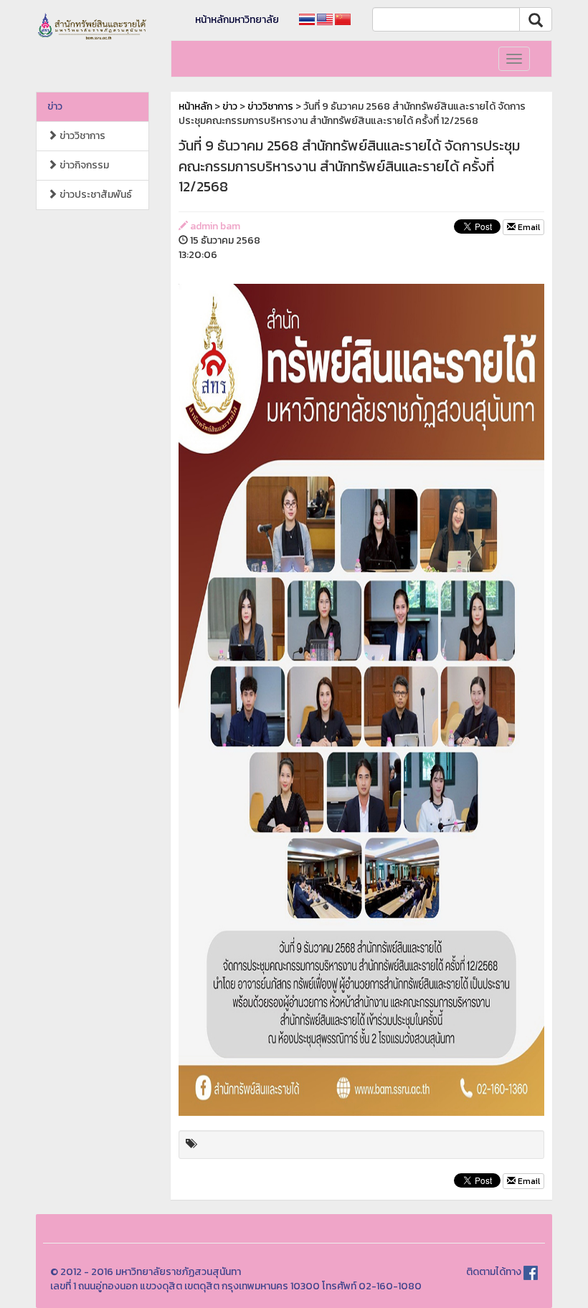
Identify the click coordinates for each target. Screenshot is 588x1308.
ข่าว (54, 106)
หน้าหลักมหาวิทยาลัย (237, 19)
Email (528, 227)
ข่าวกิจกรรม (83, 165)
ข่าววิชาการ (81, 135)
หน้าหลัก (195, 106)
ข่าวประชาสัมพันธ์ (94, 194)
